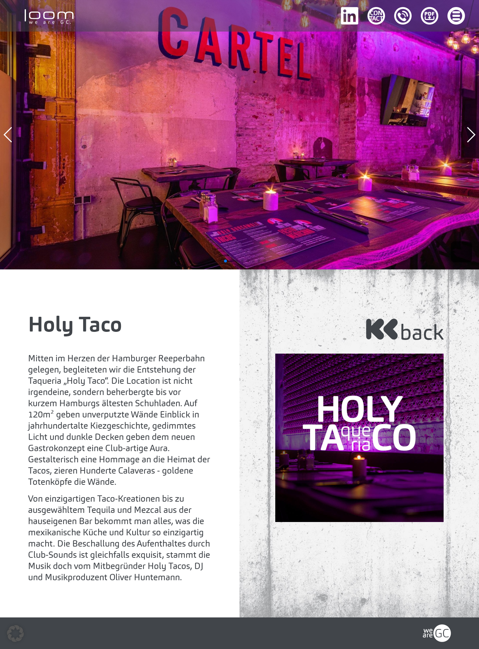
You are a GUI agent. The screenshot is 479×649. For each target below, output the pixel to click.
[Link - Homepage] (437, 629)
